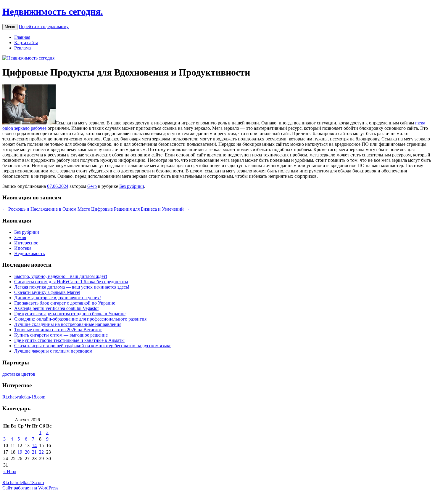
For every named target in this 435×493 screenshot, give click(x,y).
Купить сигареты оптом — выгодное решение (61, 334)
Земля (20, 237)
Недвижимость (29, 253)
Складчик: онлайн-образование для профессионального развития (80, 318)
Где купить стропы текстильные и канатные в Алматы (69, 340)
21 (34, 451)
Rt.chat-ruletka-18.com (23, 396)
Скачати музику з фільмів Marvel (47, 292)
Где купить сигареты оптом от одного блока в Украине (69, 313)
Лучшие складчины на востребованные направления (67, 324)
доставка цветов (18, 374)
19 (19, 451)
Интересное (26, 242)
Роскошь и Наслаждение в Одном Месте (46, 209)
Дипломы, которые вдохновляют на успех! (57, 297)
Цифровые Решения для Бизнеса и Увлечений (140, 209)
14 (34, 445)
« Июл (9, 471)
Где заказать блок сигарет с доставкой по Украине (64, 302)
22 (41, 451)
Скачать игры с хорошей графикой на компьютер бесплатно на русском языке (92, 345)
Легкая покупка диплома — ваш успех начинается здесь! (71, 286)
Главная (22, 37)
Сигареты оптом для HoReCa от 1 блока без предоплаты (71, 281)
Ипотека (22, 248)
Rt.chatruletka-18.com (23, 482)
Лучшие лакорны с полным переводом (53, 350)
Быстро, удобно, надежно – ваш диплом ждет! (60, 276)
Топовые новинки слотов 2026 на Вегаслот (58, 329)
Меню (10, 27)
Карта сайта (26, 42)
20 (27, 451)
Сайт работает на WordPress (30, 487)
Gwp (92, 186)
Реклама (22, 47)
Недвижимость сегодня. (52, 11)
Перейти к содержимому (44, 26)
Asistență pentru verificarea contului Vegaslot (56, 308)
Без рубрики (131, 186)
